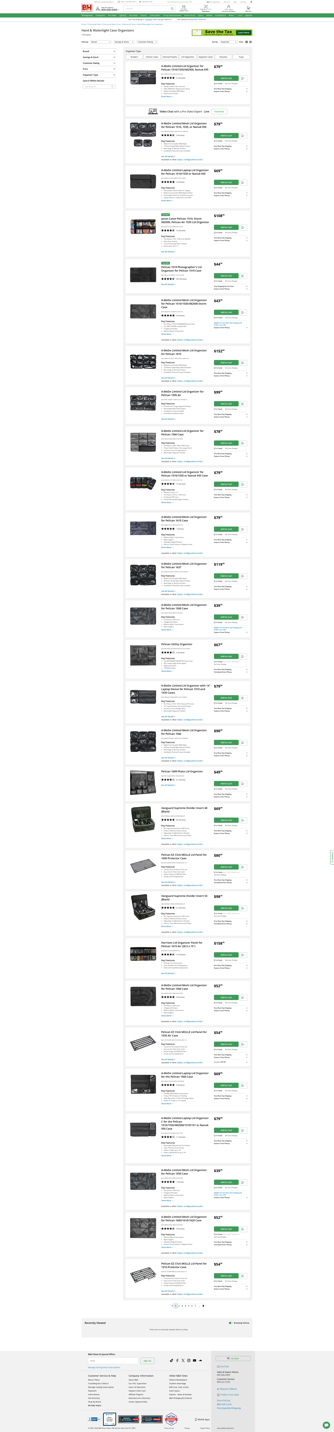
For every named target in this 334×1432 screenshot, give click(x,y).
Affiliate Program (136, 1394)
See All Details (167, 156)
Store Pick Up (223, 1400)
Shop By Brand (94, 1402)
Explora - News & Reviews (180, 1394)
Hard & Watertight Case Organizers (150, 24)
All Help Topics (94, 1405)
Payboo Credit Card (137, 1391)
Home (84, 24)
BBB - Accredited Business (94, 1419)
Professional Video (94, 24)
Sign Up (147, 1360)
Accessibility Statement (225, 1428)
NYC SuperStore (215, 2)
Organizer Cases (205, 57)
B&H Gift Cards (224, 1404)
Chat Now (219, 111)
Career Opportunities (138, 1402)
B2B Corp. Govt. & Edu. (179, 1387)
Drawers (134, 57)
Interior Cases (152, 57)
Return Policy (94, 1380)
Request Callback (228, 1388)
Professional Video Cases (112, 24)
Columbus (148, 19)
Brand (94, 42)
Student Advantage (177, 1383)
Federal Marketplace (178, 1380)
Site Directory (94, 1398)
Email (92, 1361)
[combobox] (229, 42)
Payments (92, 1391)
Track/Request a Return (98, 1383)
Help (235, 2)
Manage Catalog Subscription (101, 1387)
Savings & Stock (122, 42)
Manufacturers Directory (139, 1398)
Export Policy (205, 1428)
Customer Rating (145, 42)
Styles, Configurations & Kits (190, 159)
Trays (241, 57)
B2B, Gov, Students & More (103, 2)
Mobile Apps (204, 1419)
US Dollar (235, 1358)
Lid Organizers (187, 57)
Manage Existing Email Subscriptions (104, 1367)
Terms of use (169, 1428)
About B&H (133, 1380)
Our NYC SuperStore (138, 1383)
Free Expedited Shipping (229, 1408)
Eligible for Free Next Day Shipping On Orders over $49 (228, 324)
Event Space (174, 1391)
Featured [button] (225, 42)
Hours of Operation (137, 1387)
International (93, 1394)
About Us (227, 2)
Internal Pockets (170, 57)
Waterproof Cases (129, 24)
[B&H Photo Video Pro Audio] (88, 8)
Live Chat (243, 2)
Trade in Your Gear (229, 1394)
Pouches (223, 57)
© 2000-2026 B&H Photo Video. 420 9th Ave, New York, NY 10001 (112, 1428)
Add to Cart (226, 78)
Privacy (187, 1428)
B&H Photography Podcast (180, 1398)
